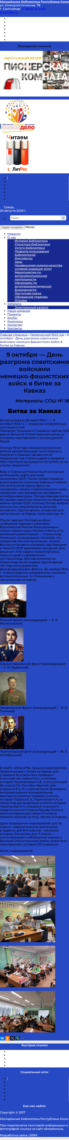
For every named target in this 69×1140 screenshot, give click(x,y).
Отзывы (13, 39)
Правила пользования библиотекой (32, 253)
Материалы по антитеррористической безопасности (33, 286)
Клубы (12, 318)
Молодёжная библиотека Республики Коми (34, 2)
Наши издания (18, 311)
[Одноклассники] (7, 1038)
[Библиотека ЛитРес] (17, 171)
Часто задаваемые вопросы (28, 32)
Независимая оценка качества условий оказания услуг (38, 267)
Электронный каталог (32, 307)
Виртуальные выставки (25, 25)
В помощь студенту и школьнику (32, 22)
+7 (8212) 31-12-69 (33, 9)
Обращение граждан (31, 297)
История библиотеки (31, 241)
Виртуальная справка (24, 18)
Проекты (14, 314)
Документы (24, 258)
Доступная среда (28, 293)
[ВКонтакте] (2, 1038)
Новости (13, 234)
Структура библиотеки (32, 244)
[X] (12, 1038)
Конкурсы (15, 321)
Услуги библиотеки (30, 248)
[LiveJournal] (17, 1038)
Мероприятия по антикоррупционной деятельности (31, 276)
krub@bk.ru (9, 12)
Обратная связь (19, 36)
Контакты (14, 328)
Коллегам (14, 325)
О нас (11, 237)
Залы (18, 262)
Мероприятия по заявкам (27, 29)
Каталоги (14, 304)
